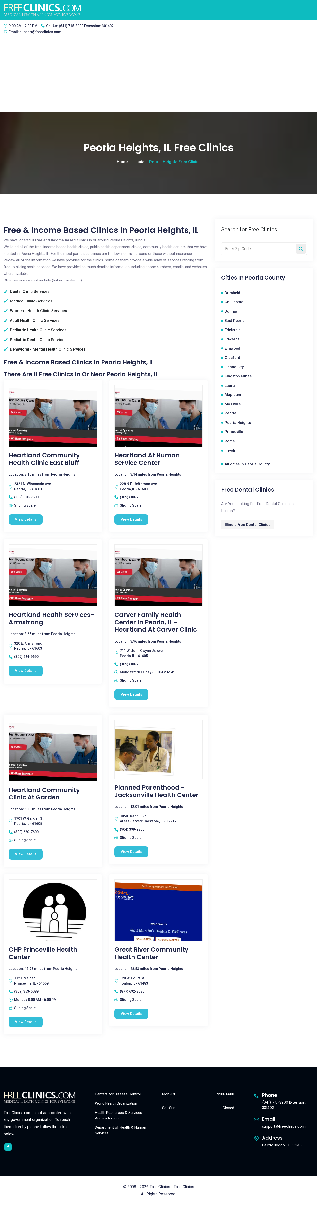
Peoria (230, 413)
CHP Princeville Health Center (43, 953)
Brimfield (232, 293)
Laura (230, 385)
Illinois (138, 161)
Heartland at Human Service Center (147, 459)
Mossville (233, 404)
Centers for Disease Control (118, 1094)
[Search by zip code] (301, 249)
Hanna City (234, 367)
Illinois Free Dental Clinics (247, 524)
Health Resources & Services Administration (118, 1115)
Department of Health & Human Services (120, 1130)
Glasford (232, 357)
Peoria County (265, 278)
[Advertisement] (158, 74)
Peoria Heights (238, 422)
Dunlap (231, 311)
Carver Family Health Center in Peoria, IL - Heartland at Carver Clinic (155, 622)
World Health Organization (116, 1103)
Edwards (232, 339)
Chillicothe (234, 302)
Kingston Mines (238, 376)
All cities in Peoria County (247, 464)
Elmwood (232, 348)
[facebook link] (8, 1147)
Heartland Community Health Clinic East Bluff (44, 459)
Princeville (234, 432)
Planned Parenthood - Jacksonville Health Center (156, 791)
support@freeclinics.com (40, 32)
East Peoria (235, 320)
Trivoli (230, 450)
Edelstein (233, 330)
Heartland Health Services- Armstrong (51, 618)
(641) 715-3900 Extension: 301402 (86, 26)
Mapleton (233, 394)
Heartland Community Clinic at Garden (44, 793)
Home (122, 161)
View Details (25, 519)
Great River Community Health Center (151, 953)
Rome (230, 441)
